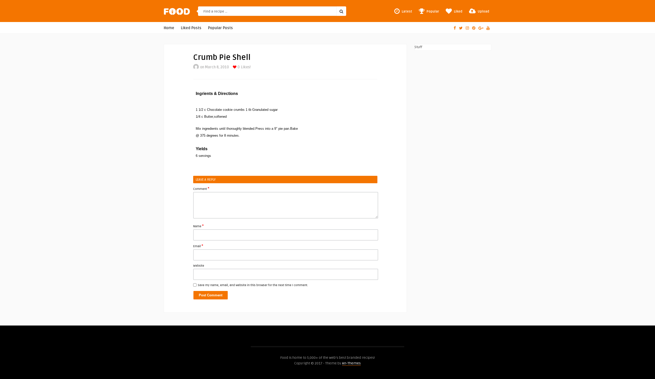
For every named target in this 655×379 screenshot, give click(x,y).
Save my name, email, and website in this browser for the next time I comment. (253, 285)
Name (198, 226)
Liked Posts (191, 28)
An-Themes (351, 363)
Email (198, 246)
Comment (201, 188)
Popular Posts (220, 28)
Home (169, 28)
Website (198, 265)
